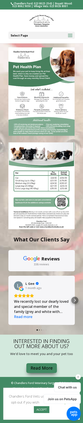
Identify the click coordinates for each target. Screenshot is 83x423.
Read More (42, 368)
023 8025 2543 (43, 3)
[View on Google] (18, 285)
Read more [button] (23, 316)
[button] (8, 300)
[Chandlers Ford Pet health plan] (41, 228)
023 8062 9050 (21, 6)
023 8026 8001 (59, 6)
